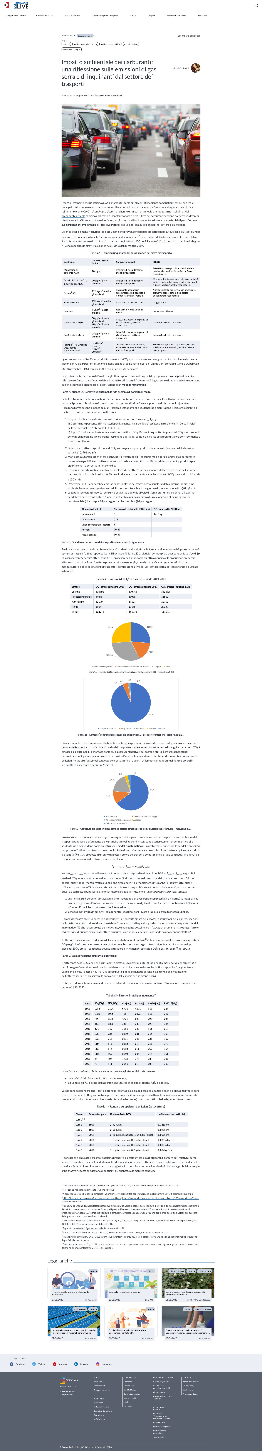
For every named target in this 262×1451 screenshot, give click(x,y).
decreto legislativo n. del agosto (137, 241)
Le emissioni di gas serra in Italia (88, 1228)
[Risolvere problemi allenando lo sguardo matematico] (74, 1285)
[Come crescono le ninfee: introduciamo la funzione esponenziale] (188, 1285)
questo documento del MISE (137, 1209)
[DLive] (8, 5)
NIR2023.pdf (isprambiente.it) (77, 1232)
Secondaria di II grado (189, 35)
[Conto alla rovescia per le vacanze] (131, 1285)
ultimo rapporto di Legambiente (174, 967)
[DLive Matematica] (21, 7)
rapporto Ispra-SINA (105, 553)
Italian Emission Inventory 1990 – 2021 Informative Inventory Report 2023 (99, 1236)
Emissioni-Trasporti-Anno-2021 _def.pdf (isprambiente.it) (136, 1232)
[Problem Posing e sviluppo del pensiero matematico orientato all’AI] (131, 1323)
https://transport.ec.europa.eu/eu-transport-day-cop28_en (92, 1198)
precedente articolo (73, 215)
